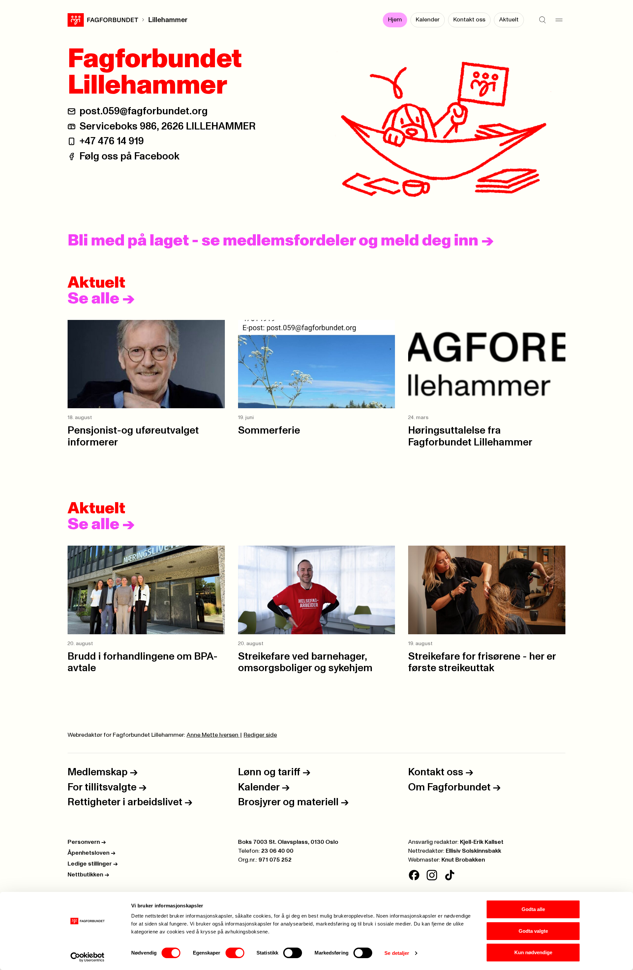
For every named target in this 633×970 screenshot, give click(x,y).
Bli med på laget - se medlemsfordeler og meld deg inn (281, 241)
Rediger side (260, 735)
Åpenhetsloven (91, 853)
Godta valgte (533, 931)
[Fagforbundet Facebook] (414, 875)
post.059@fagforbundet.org (143, 111)
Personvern (87, 842)
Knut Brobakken (463, 860)
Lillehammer (168, 19)
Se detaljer (396, 953)
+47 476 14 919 (111, 141)
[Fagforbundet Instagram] (432, 875)
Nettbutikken (88, 875)
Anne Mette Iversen (213, 735)
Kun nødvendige (533, 952)
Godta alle (533, 909)
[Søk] (542, 19)
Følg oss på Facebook (129, 156)
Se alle (101, 299)
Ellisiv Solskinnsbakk (473, 851)
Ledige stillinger (93, 864)
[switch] (235, 953)
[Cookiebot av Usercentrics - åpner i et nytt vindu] (87, 957)
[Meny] (558, 19)
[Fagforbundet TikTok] (450, 875)
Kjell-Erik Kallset (481, 842)
